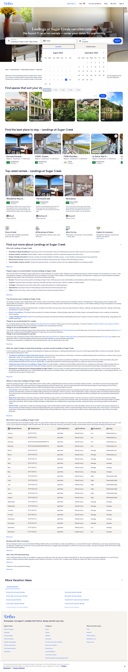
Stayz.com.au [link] (90, 642)
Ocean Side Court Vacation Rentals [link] (17, 596)
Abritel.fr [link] (89, 632)
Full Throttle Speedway (68, 330)
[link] (30, 136)
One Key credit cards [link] (9, 645)
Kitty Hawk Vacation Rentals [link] (73, 596)
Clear (95, 96)
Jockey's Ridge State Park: (18, 317)
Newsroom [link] (48, 639)
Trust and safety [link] (8, 635)
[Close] (125, 666)
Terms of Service (19, 668)
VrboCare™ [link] (7, 632)
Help (105, 3)
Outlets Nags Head (71, 336)
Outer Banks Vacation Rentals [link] (15, 603)
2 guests (85, 42)
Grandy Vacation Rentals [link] (13, 600)
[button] (70, 63)
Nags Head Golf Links (52, 336)
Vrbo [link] (88, 629)
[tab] (58, 47)
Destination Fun (115, 330)
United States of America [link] (27, 69)
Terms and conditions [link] (51, 645)
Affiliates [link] (47, 635)
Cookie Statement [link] (50, 651)
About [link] (47, 629)
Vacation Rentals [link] (14, 69)
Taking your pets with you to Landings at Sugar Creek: (28, 364)
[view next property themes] (122, 106)
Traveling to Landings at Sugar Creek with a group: (26, 355)
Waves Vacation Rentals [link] (72, 607)
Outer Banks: (13, 390)
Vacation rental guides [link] (10, 642)
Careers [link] (47, 632)
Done (103, 96)
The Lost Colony (107, 336)
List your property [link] (9, 629)
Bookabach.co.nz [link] (91, 639)
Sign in (121, 3)
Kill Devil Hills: (14, 406)
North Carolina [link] (40, 69)
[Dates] (59, 40)
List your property (95, 3)
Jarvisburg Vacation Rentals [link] (73, 592)
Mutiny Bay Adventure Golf (43, 324)
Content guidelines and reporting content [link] (56, 658)
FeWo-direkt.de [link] (91, 635)
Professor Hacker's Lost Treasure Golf (104, 324)
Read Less (9, 267)
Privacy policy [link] (49, 648)
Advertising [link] (7, 651)
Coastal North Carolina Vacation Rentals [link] (77, 600)
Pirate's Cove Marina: (16, 312)
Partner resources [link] (8, 639)
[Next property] (120, 149)
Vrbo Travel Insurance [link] (10, 648)
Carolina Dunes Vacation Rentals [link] (74, 603)
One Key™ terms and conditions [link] (53, 642)
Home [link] (7, 69)
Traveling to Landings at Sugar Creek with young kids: (28, 360)
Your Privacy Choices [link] (50, 655)
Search (117, 41)
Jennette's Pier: (14, 308)
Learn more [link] (99, 238)
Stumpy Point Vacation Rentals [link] (15, 592)
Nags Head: (13, 398)
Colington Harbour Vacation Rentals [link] (17, 607)
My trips (113, 3)
